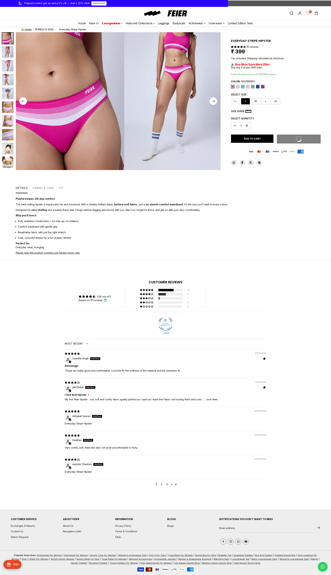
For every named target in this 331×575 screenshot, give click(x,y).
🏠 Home (26, 29)
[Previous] (23, 101)
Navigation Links (72, 531)
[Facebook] (242, 163)
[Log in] (300, 13)
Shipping (252, 58)
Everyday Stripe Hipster (72, 29)
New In (94, 23)
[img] (72, 353)
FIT (61, 188)
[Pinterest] (259, 163)
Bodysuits (179, 23)
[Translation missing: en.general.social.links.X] (251, 163)
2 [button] (161, 484)
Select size (239, 94)
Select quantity (242, 118)
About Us (68, 525)
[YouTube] (246, 541)
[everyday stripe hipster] (70, 101)
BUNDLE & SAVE (44, 29)
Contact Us (17, 531)
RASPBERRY (243, 81)
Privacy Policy (123, 525)
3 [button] (167, 484)
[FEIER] (165, 13)
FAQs (118, 537)
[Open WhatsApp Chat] (323, 567)
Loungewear (111, 23)
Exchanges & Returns (23, 525)
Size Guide (237, 111)
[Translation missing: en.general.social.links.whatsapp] (234, 163)
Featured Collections (139, 23)
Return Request (19, 537)
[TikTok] (238, 541)
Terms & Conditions (126, 531)
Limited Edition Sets (240, 23)
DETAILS (22, 188)
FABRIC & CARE (43, 188)
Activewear (196, 23)
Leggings (163, 23)
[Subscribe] (318, 528)
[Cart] (316, 13)
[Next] (213, 101)
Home (82, 23)
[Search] (291, 13)
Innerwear (216, 23)
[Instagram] (230, 541)
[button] (239, 46)
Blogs (170, 525)
